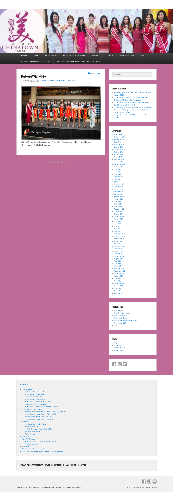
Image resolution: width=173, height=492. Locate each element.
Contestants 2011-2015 (35, 397)
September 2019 (119, 197)
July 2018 (117, 221)
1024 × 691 (45, 81)
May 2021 (117, 174)
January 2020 (118, 187)
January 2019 (118, 211)
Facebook (114, 364)
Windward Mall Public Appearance (63, 81)
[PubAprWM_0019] (61, 139)
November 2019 (119, 192)
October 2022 (118, 152)
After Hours (145, 55)
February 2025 (119, 137)
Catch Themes (151, 487)
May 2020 (117, 179)
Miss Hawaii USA (120, 323)
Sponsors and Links (31, 444)
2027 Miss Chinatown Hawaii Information (35, 61)
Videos (35, 55)
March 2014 (118, 291)
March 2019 (118, 206)
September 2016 (119, 256)
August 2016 (118, 259)
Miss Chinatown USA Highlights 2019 (39, 429)
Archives (95, 55)
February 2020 (119, 184)
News (116, 325)
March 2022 (118, 157)
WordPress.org (119, 350)
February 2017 (119, 246)
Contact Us (109, 55)
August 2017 (118, 241)
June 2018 (117, 224)
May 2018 (117, 226)
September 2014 (119, 283)
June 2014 (117, 288)
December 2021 (119, 164)
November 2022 (119, 149)
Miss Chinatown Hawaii (122, 313)
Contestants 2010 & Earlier (36, 399)
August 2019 (118, 199)
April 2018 (117, 229)
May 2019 (117, 204)
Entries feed (118, 345)
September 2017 (119, 239)
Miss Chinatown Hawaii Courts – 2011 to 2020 (40, 414)
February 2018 (119, 231)
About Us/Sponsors (127, 55)
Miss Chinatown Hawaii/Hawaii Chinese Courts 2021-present (79, 61)
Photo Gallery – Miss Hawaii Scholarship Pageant (41, 407)
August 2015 (118, 276)
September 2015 (119, 273)
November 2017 (119, 236)
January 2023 (118, 147)
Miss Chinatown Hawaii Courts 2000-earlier (39, 419)
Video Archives (30, 434)
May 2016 (117, 266)
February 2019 (119, 209)
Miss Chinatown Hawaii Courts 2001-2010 (39, 417)
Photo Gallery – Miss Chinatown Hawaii (38, 402)
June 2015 (117, 278)
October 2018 (118, 214)
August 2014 (118, 286)
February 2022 (119, 159)
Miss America (118, 311)
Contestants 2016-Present (36, 394)
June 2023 (117, 142)
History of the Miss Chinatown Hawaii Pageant (40, 441)
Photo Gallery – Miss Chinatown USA (37, 404)
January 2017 (118, 249)
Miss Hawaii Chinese (121, 318)
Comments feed (119, 348)
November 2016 (119, 251)
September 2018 (119, 216)
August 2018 (118, 219)
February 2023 (119, 144)
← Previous (90, 73)
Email (125, 364)
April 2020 (117, 182)
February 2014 (119, 293)
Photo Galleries (51, 55)
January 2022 (118, 162)
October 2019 (118, 194)
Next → (100, 73)
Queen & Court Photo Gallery (74, 55)
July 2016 (117, 261)
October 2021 (118, 167)
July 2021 (117, 169)
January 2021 (118, 177)
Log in (116, 343)
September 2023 (119, 140)
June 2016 (117, 264)
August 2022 (118, 154)
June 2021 (117, 172)
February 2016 (119, 268)
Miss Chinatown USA (121, 315)
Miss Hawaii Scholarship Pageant (125, 320)
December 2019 (119, 189)
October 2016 (118, 254)
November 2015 (119, 271)
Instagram (120, 364)
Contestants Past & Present (34, 392)
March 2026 (118, 135)
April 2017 (117, 244)
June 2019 (117, 202)
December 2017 (119, 234)
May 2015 (117, 281)
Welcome (23, 55)
